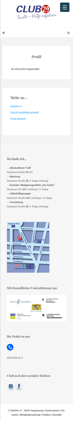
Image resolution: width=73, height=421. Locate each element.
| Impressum (37, 410)
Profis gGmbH (18, 118)
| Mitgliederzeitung (29, 414)
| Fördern (45, 414)
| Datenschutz (52, 410)
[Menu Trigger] (64, 7)
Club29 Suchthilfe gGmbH (24, 112)
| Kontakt (56, 414)
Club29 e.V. (16, 106)
